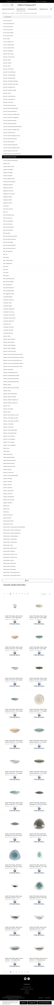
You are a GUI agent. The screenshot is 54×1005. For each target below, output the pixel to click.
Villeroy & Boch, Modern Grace (10, 548)
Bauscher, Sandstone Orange (9, 90)
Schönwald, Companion (8, 299)
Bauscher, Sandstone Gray (9, 87)
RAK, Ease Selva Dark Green (9, 248)
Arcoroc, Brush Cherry (8, 26)
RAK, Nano (5, 269)
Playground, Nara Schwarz (9, 193)
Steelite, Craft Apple (7, 478)
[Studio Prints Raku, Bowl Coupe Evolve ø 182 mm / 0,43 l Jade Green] (39, 637)
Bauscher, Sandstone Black (9, 78)
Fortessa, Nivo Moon (7, 175)
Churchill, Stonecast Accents (9, 105)
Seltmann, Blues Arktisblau (9, 339)
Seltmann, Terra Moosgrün (9, 439)
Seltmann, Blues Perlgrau (8, 342)
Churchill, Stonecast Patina (9, 132)
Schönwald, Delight (7, 305)
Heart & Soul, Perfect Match (9, 181)
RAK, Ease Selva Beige (8, 242)
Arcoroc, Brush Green (8, 29)
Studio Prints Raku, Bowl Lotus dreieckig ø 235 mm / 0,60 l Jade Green (38, 897)
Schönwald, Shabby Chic (8, 321)
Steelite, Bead (6, 451)
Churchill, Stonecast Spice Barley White (12, 153)
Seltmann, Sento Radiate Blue (9, 433)
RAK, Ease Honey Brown (8, 227)
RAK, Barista (6, 206)
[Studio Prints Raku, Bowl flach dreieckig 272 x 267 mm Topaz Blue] (14, 855)
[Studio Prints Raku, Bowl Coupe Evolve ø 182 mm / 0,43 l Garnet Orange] (14, 637)
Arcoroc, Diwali (6, 38)
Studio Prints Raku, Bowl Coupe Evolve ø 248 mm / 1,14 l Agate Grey (38, 710)
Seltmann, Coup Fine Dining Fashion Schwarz (13, 363)
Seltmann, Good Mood (8, 369)
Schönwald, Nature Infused (9, 318)
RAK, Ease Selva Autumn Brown (10, 236)
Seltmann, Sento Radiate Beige (10, 430)
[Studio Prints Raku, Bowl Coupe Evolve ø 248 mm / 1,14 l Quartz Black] (39, 761)
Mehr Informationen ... (7, 1003)
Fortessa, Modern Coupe (8, 166)
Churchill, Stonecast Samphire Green (11, 147)
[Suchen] (12, 5)
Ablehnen (23, 1002)
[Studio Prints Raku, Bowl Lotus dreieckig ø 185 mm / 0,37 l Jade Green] (39, 855)
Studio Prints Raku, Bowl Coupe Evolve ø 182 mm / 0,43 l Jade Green (38, 648)
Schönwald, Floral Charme (9, 315)
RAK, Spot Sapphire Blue (8, 290)
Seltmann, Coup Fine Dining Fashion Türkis (12, 366)
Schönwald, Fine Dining (8, 312)
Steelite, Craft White (7, 502)
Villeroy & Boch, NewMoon (9, 551)
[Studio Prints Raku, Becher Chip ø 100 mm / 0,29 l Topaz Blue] (14, 606)
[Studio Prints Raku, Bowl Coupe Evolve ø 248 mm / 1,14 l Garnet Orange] (14, 730)
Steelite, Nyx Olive (7, 518)
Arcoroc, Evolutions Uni (8, 41)
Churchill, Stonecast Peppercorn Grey (11, 135)
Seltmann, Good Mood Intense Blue (11, 378)
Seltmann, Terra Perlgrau (8, 442)
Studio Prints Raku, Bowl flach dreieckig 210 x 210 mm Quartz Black (38, 803)
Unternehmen (27, 987)
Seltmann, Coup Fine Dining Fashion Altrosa (13, 354)
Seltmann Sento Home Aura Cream (11, 415)
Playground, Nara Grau (8, 190)
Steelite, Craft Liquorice (8, 490)
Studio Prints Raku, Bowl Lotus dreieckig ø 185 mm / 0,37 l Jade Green (38, 865)
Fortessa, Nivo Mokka (8, 172)
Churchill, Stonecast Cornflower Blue (11, 114)
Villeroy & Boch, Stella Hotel (9, 566)
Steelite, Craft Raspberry (8, 496)
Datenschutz (48, 997)
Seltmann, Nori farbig (8, 408)
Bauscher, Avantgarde (8, 50)
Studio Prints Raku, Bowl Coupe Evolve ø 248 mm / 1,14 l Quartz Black (38, 772)
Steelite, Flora (6, 505)
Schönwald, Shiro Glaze (8, 327)
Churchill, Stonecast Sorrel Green (10, 150)
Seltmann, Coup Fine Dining (9, 351)
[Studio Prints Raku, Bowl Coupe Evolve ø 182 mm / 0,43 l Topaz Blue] (14, 699)
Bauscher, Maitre (7, 60)
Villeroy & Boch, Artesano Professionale (12, 530)
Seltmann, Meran (7, 390)
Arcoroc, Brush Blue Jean (8, 23)
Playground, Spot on (7, 202)
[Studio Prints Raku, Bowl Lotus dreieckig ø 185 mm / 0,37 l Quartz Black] (14, 886)
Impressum (41, 997)
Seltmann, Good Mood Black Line (10, 372)
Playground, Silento (7, 199)
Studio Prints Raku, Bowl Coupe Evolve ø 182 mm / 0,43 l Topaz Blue (14, 710)
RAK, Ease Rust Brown (8, 230)
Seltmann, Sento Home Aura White (11, 421)
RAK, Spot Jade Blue (7, 284)
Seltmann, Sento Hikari (8, 424)
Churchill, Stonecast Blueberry (10, 111)
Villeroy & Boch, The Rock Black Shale (11, 572)
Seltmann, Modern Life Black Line (10, 399)
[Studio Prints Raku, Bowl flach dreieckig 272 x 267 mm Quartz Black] (39, 824)
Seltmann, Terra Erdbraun (9, 436)
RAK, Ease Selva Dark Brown (9, 245)
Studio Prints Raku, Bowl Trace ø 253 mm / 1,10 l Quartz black (38, 959)
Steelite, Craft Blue (7, 484)
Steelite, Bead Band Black (8, 457)
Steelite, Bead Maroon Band (9, 460)
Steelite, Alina (6, 448)
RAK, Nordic (6, 272)
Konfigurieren (32, 1002)
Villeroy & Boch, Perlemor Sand (10, 557)
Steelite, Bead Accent (8, 454)
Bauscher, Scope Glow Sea (9, 99)
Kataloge (27, 993)
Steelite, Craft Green (7, 487)
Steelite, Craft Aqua (7, 481)
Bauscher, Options (7, 63)
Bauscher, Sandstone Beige (9, 75)
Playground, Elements (8, 184)
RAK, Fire (5, 254)
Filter (27, 580)
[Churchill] (14, 622)
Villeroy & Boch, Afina (8, 524)
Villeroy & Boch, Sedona (8, 560)
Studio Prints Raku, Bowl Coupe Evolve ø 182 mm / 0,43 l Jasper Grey (14, 679)
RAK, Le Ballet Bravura (8, 260)
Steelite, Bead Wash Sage (8, 463)
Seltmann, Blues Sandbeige (9, 348)
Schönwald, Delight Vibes (8, 309)
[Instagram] (29, 979)
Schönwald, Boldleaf (7, 296)
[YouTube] (25, 979)
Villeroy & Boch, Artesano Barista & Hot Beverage (14, 527)
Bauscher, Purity (7, 66)
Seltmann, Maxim (7, 384)
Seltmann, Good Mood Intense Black (11, 375)
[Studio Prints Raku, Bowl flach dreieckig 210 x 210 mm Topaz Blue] (14, 824)
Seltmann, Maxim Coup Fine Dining (11, 387)
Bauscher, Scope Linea (8, 102)
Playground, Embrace (8, 187)
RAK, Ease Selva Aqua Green (9, 239)
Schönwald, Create (7, 302)
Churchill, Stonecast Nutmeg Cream (11, 129)
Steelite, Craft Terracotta (8, 499)
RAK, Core (5, 212)
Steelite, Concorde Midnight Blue (10, 475)
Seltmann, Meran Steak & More (10, 393)
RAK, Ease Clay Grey (7, 218)
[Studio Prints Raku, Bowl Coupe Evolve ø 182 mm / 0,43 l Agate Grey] (39, 606)
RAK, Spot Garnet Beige (8, 281)
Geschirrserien (7, 17)
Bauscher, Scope (7, 93)
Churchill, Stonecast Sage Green (10, 144)
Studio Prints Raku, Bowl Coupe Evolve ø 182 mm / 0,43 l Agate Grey (38, 616)
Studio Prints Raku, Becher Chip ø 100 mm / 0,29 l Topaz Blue (14, 616)
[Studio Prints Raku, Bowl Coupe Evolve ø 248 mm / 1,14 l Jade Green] (39, 730)
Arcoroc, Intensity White (8, 44)
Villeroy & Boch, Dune (8, 545)
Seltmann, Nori (6, 405)
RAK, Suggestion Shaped (8, 293)
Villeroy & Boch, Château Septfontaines (11, 533)
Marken (27, 991)
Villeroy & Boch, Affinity (8, 521)
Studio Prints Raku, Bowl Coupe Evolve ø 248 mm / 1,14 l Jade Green (38, 741)
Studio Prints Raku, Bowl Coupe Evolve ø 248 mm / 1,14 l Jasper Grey (14, 772)
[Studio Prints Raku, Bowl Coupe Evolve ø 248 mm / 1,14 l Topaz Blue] (14, 793)
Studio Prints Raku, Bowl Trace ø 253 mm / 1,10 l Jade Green (14, 959)
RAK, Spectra (6, 275)
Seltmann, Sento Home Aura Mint (10, 418)
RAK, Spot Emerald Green (8, 278)
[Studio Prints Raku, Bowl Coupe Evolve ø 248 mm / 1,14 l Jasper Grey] (14, 761)
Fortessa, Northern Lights (8, 178)
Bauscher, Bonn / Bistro (8, 53)
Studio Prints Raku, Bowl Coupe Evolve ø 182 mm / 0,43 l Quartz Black (38, 679)
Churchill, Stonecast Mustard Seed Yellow (12, 126)
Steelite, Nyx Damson (8, 515)
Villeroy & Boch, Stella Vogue (9, 569)
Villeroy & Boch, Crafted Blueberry (10, 536)
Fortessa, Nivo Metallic (8, 169)
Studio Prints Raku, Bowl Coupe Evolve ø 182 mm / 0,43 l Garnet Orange (14, 648)
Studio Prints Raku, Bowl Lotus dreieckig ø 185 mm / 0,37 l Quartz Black (13, 897)
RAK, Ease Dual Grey (7, 224)
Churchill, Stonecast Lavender (9, 123)
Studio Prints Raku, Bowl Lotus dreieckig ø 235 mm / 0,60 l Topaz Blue (37, 928)
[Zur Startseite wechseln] (27, 5)
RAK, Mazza (5, 266)
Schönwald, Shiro (7, 324)
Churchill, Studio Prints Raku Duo (10, 160)
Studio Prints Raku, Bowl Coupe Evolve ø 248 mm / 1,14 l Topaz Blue (14, 803)
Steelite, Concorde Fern (8, 472)
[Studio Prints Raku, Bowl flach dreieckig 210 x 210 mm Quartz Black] (39, 793)
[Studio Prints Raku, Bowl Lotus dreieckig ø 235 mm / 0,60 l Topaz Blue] (39, 917)
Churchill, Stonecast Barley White (10, 108)
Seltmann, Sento (7, 412)
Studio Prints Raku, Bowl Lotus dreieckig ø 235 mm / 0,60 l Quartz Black (13, 928)
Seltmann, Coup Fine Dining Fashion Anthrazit (13, 357)
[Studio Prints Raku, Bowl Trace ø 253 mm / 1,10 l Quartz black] (39, 948)
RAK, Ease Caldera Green (8, 215)
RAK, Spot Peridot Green (8, 287)
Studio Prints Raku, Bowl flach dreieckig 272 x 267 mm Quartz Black (38, 834)
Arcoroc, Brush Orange (8, 32)
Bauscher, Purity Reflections (9, 72)
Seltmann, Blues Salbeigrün (9, 345)
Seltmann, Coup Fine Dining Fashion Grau (12, 360)
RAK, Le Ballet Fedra (7, 263)
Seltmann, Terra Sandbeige (9, 445)
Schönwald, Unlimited (8, 330)
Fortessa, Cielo (6, 163)
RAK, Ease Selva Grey (8, 251)
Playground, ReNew (7, 196)
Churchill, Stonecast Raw (8, 141)
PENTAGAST (27, 984)
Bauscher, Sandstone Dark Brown (10, 81)
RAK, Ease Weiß (6, 233)
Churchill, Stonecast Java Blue (9, 120)
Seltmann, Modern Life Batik (9, 396)
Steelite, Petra (6, 508)
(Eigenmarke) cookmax (27, 989)
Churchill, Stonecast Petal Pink (10, 138)
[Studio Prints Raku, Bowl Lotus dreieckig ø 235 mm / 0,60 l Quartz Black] (14, 917)
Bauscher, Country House (8, 56)
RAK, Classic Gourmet (8, 209)
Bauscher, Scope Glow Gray (9, 96)
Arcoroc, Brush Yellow (8, 35)
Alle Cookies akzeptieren (44, 1002)
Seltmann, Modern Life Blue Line (10, 402)
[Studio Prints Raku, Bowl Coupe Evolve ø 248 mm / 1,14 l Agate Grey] (39, 699)
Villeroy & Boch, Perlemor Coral (10, 554)
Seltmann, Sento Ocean (8, 427)
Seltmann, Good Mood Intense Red (11, 381)
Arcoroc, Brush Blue (7, 20)
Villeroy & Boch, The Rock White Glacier (12, 575)
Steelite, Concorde (7, 469)
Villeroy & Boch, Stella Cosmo (9, 563)
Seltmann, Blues (6, 336)
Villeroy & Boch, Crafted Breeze (10, 539)
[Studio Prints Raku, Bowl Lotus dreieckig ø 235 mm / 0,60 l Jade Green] (39, 886)
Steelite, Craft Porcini (8, 493)
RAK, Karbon (6, 257)
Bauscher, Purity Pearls (8, 69)
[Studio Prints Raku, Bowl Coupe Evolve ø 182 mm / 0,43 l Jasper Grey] (14, 668)
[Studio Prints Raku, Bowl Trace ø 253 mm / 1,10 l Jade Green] (14, 948)
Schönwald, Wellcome (8, 333)
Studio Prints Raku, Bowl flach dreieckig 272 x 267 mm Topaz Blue (13, 865)
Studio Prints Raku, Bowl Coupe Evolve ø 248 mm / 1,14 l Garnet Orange (14, 741)
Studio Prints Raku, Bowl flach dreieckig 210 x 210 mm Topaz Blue (13, 834)
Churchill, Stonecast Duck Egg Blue (11, 117)
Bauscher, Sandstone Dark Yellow (10, 84)
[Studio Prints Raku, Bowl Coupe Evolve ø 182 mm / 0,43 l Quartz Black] (39, 668)
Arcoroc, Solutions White (8, 47)
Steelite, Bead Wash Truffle (9, 466)
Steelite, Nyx (6, 511)
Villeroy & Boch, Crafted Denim (10, 542)
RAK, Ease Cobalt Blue (8, 221)
